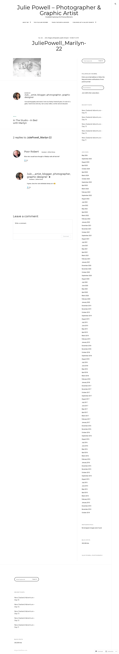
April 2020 (85, 292)
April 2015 (85, 492)
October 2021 (86, 232)
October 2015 (86, 472)
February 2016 (86, 459)
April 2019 (85, 332)
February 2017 (86, 419)
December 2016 (86, 426)
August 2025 (85, 162)
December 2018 (86, 345)
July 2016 (84, 442)
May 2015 (85, 489)
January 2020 (86, 302)
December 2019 (86, 305)
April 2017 (85, 412)
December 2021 (86, 225)
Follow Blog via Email (89, 73)
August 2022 (85, 199)
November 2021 (86, 229)
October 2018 (86, 352)
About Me (26, 22)
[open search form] (115, 4)
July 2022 (84, 202)
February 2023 (86, 192)
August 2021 (85, 239)
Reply (25, 161)
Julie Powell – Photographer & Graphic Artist (59, 10)
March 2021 (85, 255)
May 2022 (85, 209)
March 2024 (85, 175)
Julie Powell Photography (92, 555)
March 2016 (85, 456)
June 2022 (85, 205)
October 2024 (86, 169)
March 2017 (85, 416)
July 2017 (84, 402)
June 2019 (85, 325)
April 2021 (85, 252)
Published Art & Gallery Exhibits (83, 22)
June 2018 (85, 365)
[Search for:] (93, 61)
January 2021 (86, 262)
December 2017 (86, 386)
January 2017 (86, 422)
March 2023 (85, 188)
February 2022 (86, 219)
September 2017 (87, 396)
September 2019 (87, 315)
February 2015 (86, 499)
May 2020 (85, 289)
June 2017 (85, 405)
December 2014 (86, 506)
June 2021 (85, 245)
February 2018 (86, 379)
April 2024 (85, 172)
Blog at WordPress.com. (21, 650)
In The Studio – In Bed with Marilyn (25, 121)
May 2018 (85, 369)
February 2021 (86, 259)
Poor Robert (31, 151)
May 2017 (85, 409)
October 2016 (86, 432)
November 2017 (86, 389)
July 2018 (84, 362)
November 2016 (86, 429)
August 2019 (85, 319)
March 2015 (85, 496)
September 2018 (87, 355)
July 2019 (84, 322)
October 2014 (86, 512)
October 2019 (86, 312)
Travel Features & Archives (60, 22)
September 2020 (87, 275)
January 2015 (86, 502)
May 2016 (85, 449)
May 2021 (85, 249)
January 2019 (86, 342)
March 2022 (85, 215)
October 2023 (86, 179)
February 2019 (86, 339)
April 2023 (85, 185)
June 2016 (85, 446)
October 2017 (86, 392)
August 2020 (85, 279)
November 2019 (86, 309)
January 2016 (86, 462)
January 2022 (86, 222)
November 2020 (86, 269)
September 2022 (87, 195)
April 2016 (85, 452)
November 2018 (86, 349)
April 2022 (85, 212)
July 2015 (84, 482)
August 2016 (85, 439)
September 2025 (87, 159)
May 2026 (85, 155)
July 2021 (84, 242)
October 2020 (86, 272)
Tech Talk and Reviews (41, 22)
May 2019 (85, 329)
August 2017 (85, 399)
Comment (66, 236)
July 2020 (84, 282)
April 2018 (85, 372)
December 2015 (86, 466)
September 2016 (87, 436)
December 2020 (86, 265)
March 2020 (85, 295)
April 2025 (85, 165)
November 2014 (86, 509)
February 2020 (86, 299)
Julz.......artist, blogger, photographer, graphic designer (54, 38)
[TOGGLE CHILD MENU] (30, 22)
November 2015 (86, 469)
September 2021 (87, 235)
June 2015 (85, 486)
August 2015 (85, 479)
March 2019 (85, 335)
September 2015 (87, 476)
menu (115, 3)
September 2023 (87, 182)
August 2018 (85, 359)
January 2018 (86, 382)
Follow (101, 86)
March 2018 (85, 375)
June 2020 (85, 285)
